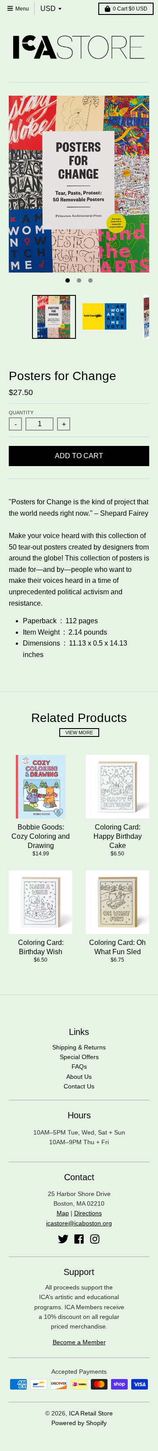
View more (79, 732)
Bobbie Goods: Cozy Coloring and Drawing (40, 836)
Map (63, 1213)
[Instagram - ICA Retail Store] (95, 1239)
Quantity (21, 412)
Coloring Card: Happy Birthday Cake (117, 836)
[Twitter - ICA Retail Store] (63, 1239)
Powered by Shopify (79, 1422)
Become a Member (79, 1342)
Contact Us (79, 1086)
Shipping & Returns (79, 1047)
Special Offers (79, 1056)
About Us (79, 1076)
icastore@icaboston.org (79, 1223)
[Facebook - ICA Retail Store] (79, 1239)
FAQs (79, 1066)
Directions (88, 1213)
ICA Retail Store (91, 1413)
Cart (130, 9)
